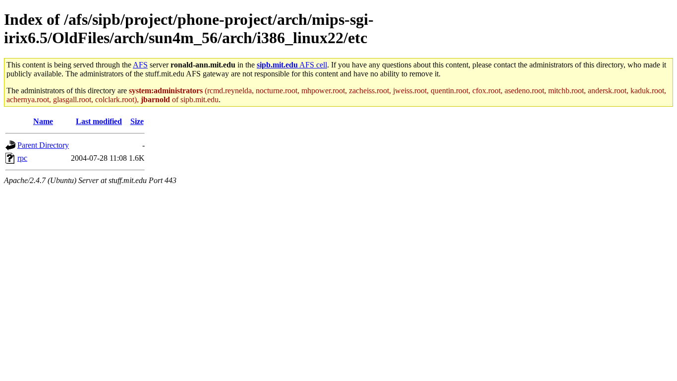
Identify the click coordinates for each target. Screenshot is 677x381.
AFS (140, 65)
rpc (22, 158)
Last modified (99, 121)
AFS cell (292, 65)
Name (43, 121)
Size (137, 121)
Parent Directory (43, 145)
